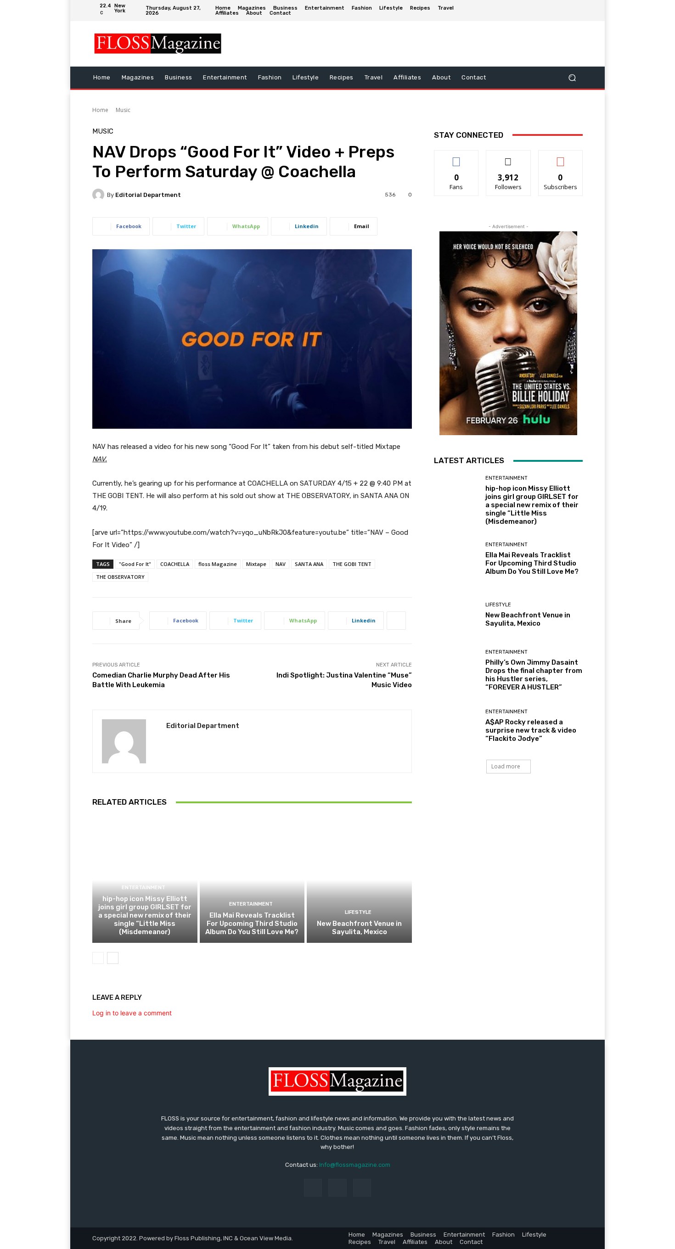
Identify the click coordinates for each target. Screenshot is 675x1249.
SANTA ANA (309, 563)
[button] (572, 77)
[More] (396, 620)
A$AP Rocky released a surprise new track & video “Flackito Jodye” (530, 730)
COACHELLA (174, 563)
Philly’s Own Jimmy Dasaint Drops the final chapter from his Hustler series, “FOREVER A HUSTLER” (533, 674)
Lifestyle (358, 912)
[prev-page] (98, 958)
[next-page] (112, 958)
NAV (281, 563)
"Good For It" (135, 563)
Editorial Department (148, 195)
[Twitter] (576, 10)
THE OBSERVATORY (120, 576)
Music (123, 110)
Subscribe (560, 157)
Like (456, 157)
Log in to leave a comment (132, 1013)
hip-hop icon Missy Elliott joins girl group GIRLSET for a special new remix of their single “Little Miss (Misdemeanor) (144, 915)
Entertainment (143, 887)
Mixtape (256, 563)
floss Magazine (217, 563)
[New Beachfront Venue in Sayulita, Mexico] (359, 880)
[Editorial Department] (99, 195)
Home (100, 110)
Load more (505, 766)
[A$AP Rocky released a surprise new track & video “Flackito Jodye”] (456, 726)
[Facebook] (548, 10)
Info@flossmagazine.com (354, 1164)
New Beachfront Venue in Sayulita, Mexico (359, 927)
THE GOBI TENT (351, 563)
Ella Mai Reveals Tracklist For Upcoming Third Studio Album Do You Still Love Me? (251, 923)
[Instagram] (562, 10)
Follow (508, 157)
